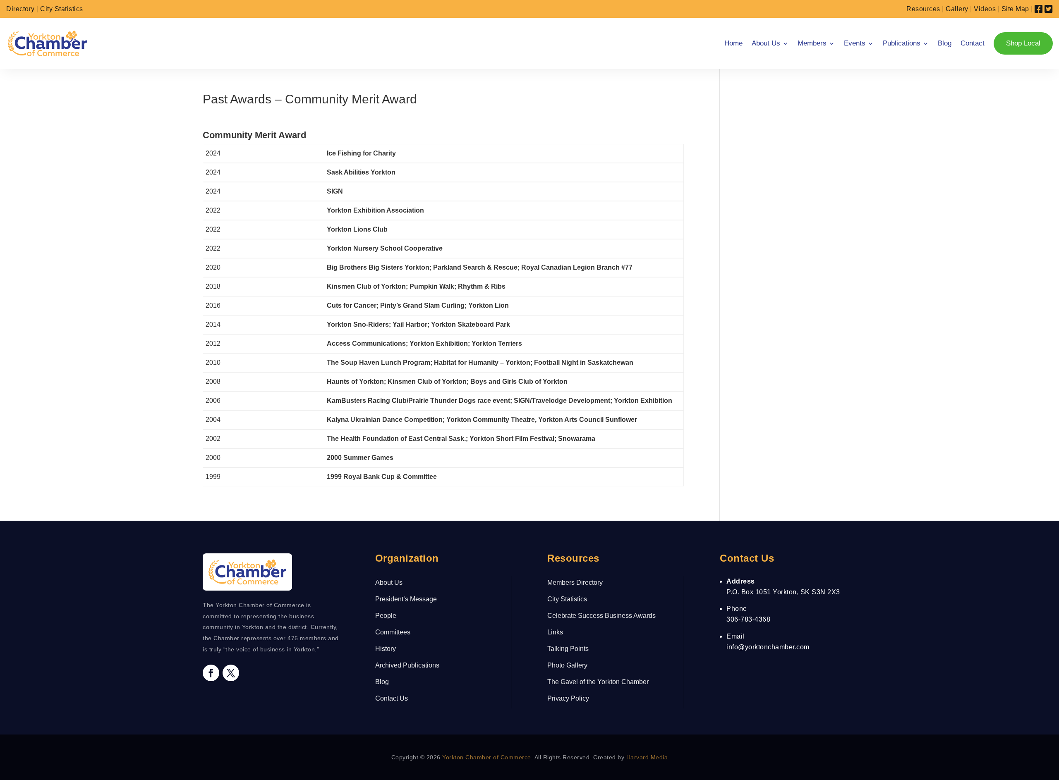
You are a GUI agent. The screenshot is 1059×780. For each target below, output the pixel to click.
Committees (392, 632)
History (385, 648)
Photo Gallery (567, 665)
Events (854, 43)
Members (812, 43)
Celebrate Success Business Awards (601, 615)
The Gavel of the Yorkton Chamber (598, 681)
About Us (766, 43)
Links (555, 632)
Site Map (1015, 8)
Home (733, 43)
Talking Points (568, 648)
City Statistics (61, 8)
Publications (901, 43)
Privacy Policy (568, 698)
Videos (985, 8)
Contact (973, 43)
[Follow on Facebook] (211, 673)
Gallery (957, 8)
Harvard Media (647, 757)
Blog (944, 43)
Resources (923, 8)
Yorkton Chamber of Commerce (486, 757)
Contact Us (391, 698)
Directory (20, 8)
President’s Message (406, 599)
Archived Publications (407, 665)
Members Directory (575, 582)
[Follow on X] (231, 673)
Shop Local (1023, 43)
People (385, 615)
